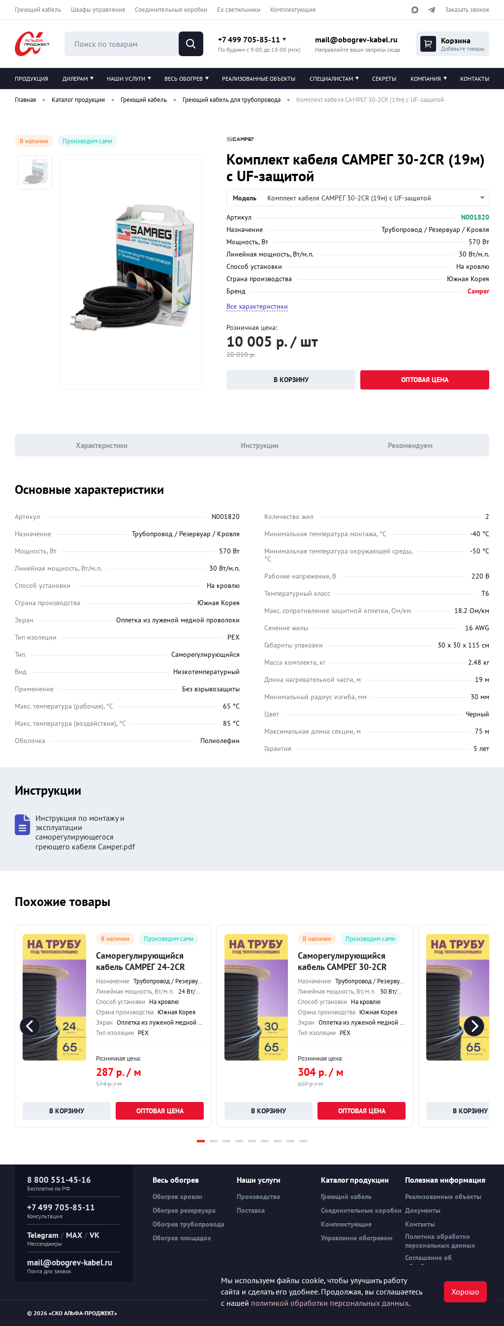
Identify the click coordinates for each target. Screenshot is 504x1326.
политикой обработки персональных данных (330, 1303)
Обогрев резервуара (184, 1210)
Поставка (251, 1210)
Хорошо (465, 1291)
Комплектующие (293, 9)
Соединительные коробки (171, 9)
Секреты (384, 78)
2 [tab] (214, 1141)
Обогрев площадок (182, 1237)
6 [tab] (265, 1141)
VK (94, 1235)
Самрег (478, 291)
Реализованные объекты (258, 78)
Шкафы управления (98, 9)
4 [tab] (239, 1141)
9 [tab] (303, 1141)
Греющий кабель (38, 9)
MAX (74, 1235)
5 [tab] (252, 1141)
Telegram (43, 1235)
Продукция (31, 78)
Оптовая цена (424, 379)
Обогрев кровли (177, 1196)
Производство (259, 1196)
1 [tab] (201, 1141)
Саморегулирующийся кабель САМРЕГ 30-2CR (342, 961)
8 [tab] (290, 1141)
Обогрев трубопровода (188, 1224)
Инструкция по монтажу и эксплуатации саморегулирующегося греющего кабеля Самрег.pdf (85, 832)
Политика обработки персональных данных (440, 1241)
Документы (423, 1210)
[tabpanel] (113, 1026)
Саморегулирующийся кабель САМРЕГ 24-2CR (140, 961)
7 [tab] (278, 1141)
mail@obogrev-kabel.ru (356, 39)
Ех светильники (238, 9)
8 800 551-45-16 (59, 1179)
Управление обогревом (356, 1237)
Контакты (474, 78)
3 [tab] (226, 1141)
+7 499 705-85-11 (249, 39)
